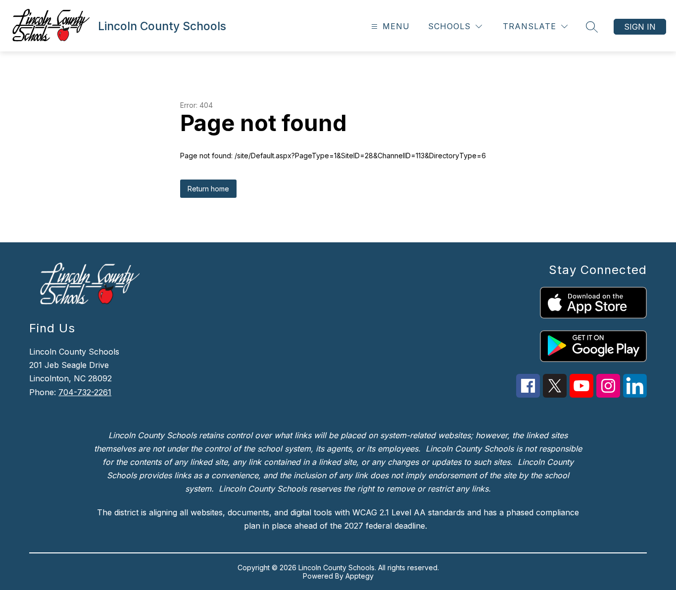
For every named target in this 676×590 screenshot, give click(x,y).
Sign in (640, 27)
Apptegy (359, 576)
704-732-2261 (84, 392)
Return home (208, 188)
